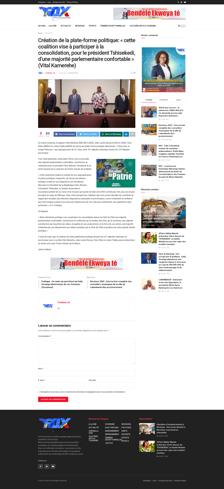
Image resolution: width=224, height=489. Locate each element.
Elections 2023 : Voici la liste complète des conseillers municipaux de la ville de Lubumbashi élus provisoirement (172, 130)
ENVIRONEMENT (112, 434)
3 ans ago (62, 73)
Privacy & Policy (72, 2)
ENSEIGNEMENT (112, 431)
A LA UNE (52, 26)
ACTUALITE (66, 26)
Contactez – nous (44, 2)
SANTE (124, 431)
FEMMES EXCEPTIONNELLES (112, 26)
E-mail (41, 380)
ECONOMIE (110, 424)
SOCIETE (125, 438)
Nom (41, 368)
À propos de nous (59, 2)
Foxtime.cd (50, 73)
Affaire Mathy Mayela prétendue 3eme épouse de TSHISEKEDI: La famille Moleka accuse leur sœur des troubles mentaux (172, 238)
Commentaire (45, 336)
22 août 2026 (149, 225)
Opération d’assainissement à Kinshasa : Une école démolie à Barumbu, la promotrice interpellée (162, 218)
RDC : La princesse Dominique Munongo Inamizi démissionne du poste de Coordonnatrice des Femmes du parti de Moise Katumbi (172, 171)
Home (40, 33)
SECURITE (125, 434)
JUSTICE (109, 443)
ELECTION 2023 (111, 427)
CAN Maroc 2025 (94, 432)
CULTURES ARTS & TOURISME (143, 26)
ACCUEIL (42, 26)
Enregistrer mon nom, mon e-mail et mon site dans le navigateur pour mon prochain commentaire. (83, 392)
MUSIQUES (80, 26)
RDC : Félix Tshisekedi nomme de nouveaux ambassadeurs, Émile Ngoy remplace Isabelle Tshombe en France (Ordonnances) (171, 151)
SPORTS (92, 26)
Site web (92, 380)
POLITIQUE (126, 427)
